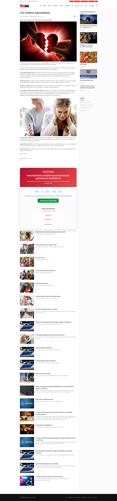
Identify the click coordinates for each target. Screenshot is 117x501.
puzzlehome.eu (48, 219)
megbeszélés (83, 110)
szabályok (91, 104)
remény (89, 107)
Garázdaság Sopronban (86, 80)
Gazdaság (55, 5)
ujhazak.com (48, 215)
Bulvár (61, 5)
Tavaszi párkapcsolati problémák (45, 270)
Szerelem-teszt (40, 257)
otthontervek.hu (48, 224)
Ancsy (24, 16)
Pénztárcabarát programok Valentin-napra (48, 296)
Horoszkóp (91, 5)
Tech (72, 5)
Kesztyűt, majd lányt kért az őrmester (46, 309)
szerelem (88, 102)
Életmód (77, 5)
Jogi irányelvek (77, 497)
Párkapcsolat (32, 16)
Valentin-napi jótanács (41, 283)
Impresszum (70, 497)
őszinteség (83, 107)
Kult (82, 5)
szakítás (82, 102)
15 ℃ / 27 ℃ (23, 1)
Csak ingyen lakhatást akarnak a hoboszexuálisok (50, 335)
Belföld (44, 5)
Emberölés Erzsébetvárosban (44, 399)
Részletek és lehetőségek (48, 200)
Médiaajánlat (84, 497)
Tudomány (67, 5)
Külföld (50, 5)
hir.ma (24, 497)
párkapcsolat (84, 104)
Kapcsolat (90, 497)
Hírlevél (95, 497)
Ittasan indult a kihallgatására (44, 425)
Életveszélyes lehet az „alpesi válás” (46, 245)
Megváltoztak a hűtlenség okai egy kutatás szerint (50, 232)
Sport (85, 5)
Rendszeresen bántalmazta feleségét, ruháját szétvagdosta (53, 322)
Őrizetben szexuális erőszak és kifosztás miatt (49, 476)
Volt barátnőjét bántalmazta (43, 348)
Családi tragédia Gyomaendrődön (45, 360)
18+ (28, 16)
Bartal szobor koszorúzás (43, 373)
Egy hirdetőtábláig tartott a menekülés (46, 463)
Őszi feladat (83, 64)
